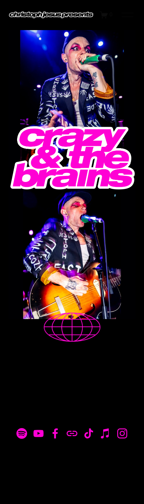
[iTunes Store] (105, 433)
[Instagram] (122, 433)
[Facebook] (55, 433)
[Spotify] (21, 433)
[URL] (72, 433)
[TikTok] (88, 433)
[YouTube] (38, 433)
